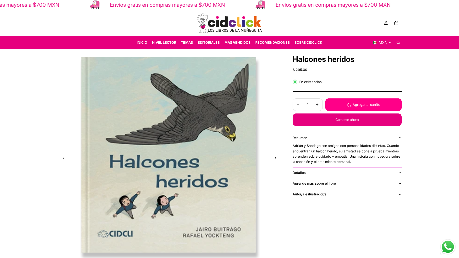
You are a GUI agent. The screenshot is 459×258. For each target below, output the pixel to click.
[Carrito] (396, 23)
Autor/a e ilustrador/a (310, 194)
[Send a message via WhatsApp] (448, 247)
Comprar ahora (347, 120)
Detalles (299, 173)
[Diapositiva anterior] (62, 158)
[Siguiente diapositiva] (276, 158)
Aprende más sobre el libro (314, 183)
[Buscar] (398, 42)
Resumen (300, 138)
